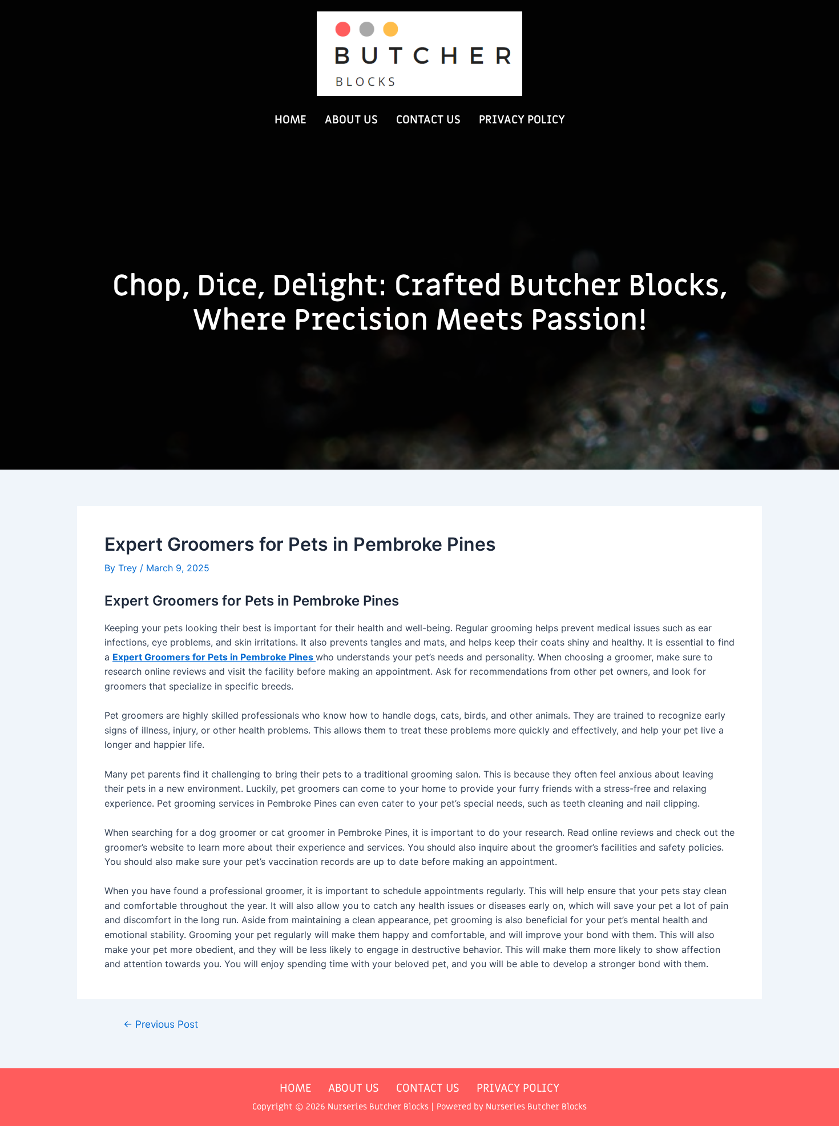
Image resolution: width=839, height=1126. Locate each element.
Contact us (428, 120)
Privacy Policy (522, 120)
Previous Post (160, 1024)
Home (290, 120)
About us (351, 120)
